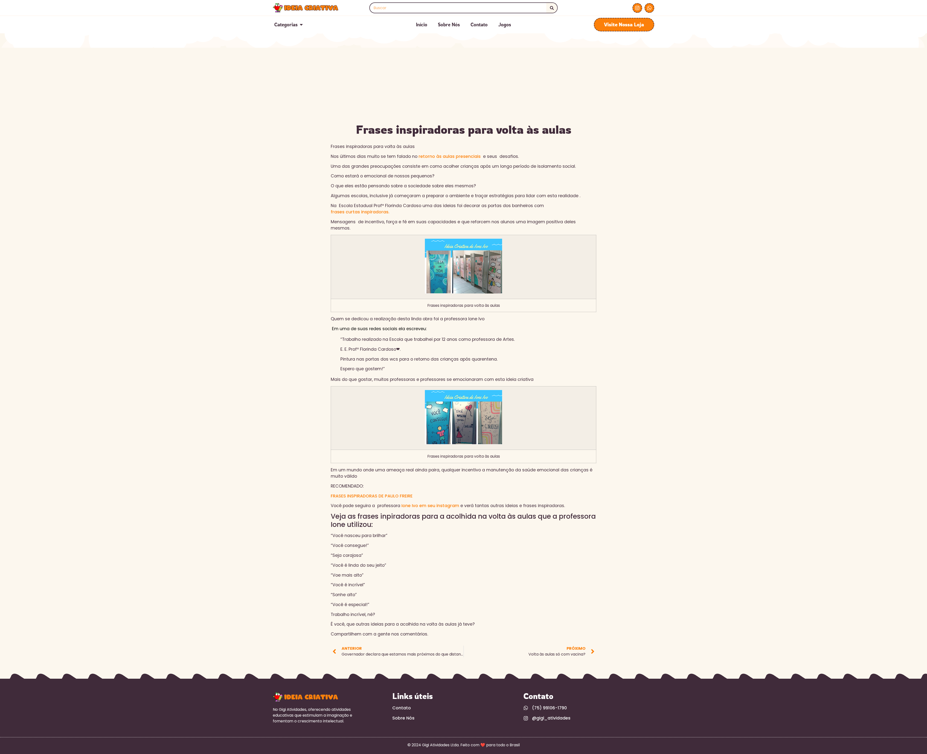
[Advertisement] (463, 84)
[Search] (551, 8)
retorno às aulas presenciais (450, 156)
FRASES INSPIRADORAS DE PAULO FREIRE (372, 496)
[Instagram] (637, 8)
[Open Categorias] (301, 24)
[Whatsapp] (649, 8)
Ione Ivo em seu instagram (430, 506)
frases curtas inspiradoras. (360, 212)
